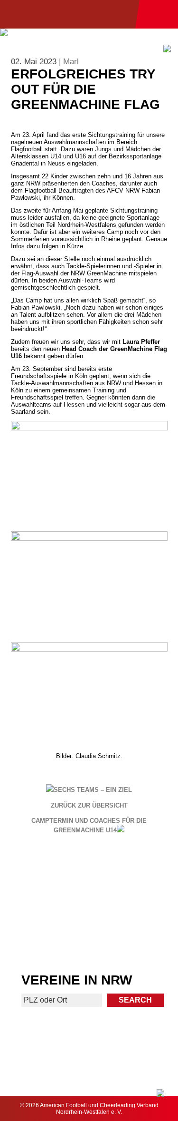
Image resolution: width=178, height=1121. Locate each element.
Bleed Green (134, 905)
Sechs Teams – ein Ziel (93, 789)
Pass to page (44, 873)
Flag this (44, 941)
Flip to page (134, 869)
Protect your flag (43, 905)
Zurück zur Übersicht (89, 805)
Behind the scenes (134, 941)
